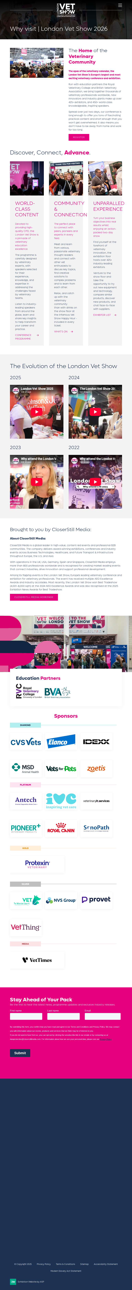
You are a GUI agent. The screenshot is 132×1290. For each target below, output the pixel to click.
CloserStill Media (37, 1121)
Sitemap (84, 1264)
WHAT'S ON (60, 331)
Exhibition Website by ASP (31, 1281)
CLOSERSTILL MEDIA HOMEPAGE (33, 597)
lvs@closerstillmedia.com (25, 1222)
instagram (48, 1243)
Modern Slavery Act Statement (66, 1271)
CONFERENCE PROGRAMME (23, 337)
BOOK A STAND (19, 1200)
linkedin (31, 1243)
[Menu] (120, 5)
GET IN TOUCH (23, 1230)
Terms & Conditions (65, 1264)
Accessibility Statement (106, 1264)
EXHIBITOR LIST (102, 315)
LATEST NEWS (19, 1204)
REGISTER (79, 137)
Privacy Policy (44, 1264)
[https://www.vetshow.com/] (30, 1115)
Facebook (14, 1243)
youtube (40, 1243)
